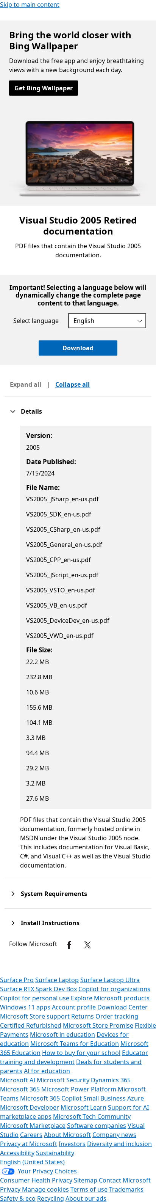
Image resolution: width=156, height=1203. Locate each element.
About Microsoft (67, 1135)
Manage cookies (45, 1189)
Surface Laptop (57, 980)
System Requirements (54, 894)
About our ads (86, 1198)
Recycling (50, 1198)
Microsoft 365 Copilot (51, 1098)
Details (31, 411)
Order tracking (116, 1016)
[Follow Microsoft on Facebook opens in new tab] (69, 945)
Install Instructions (50, 923)
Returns (82, 1016)
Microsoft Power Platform (78, 1089)
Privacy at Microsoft (28, 1144)
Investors (72, 1144)
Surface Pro (17, 980)
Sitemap (85, 1180)
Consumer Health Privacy (36, 1180)
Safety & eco (18, 1198)
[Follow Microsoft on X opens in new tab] (87, 945)
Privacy (11, 1189)
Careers (31, 1135)
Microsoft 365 (20, 1089)
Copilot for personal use (34, 998)
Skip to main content (29, 4)
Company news (114, 1135)
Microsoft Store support (35, 1016)
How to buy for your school (81, 1053)
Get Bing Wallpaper (43, 88)
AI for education (47, 1071)
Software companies (96, 1125)
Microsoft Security (63, 1080)
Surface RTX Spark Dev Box (38, 989)
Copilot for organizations (114, 989)
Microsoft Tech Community (92, 1116)
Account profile (74, 1007)
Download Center (122, 1007)
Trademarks (126, 1189)
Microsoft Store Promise (98, 1025)
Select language (36, 320)
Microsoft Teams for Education (74, 1043)
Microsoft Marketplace (33, 1125)
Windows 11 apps (25, 1007)
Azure (135, 1098)
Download (78, 348)
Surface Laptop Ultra (110, 980)
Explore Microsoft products (110, 998)
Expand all (25, 384)
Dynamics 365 (111, 1080)
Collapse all (72, 384)
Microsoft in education (62, 1034)
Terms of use (89, 1189)
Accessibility (17, 1153)
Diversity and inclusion (119, 1144)
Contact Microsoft (125, 1180)
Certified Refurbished (30, 1025)
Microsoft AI (17, 1080)
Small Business (104, 1098)
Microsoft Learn (83, 1107)
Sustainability (55, 1153)
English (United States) (32, 1162)
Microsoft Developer (29, 1107)
